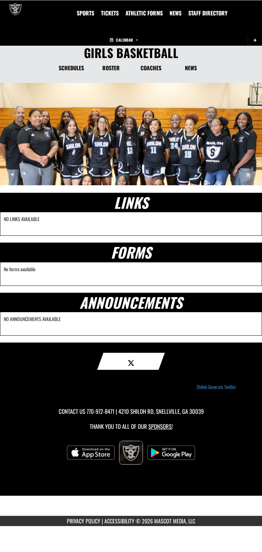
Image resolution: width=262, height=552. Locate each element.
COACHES (151, 67)
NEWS (191, 67)
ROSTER (111, 67)
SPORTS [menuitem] (85, 13)
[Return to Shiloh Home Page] (15, 8)
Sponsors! (160, 426)
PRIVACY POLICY (83, 521)
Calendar (124, 40)
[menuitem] (110, 13)
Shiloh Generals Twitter (216, 386)
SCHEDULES (71, 67)
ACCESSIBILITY (119, 521)
